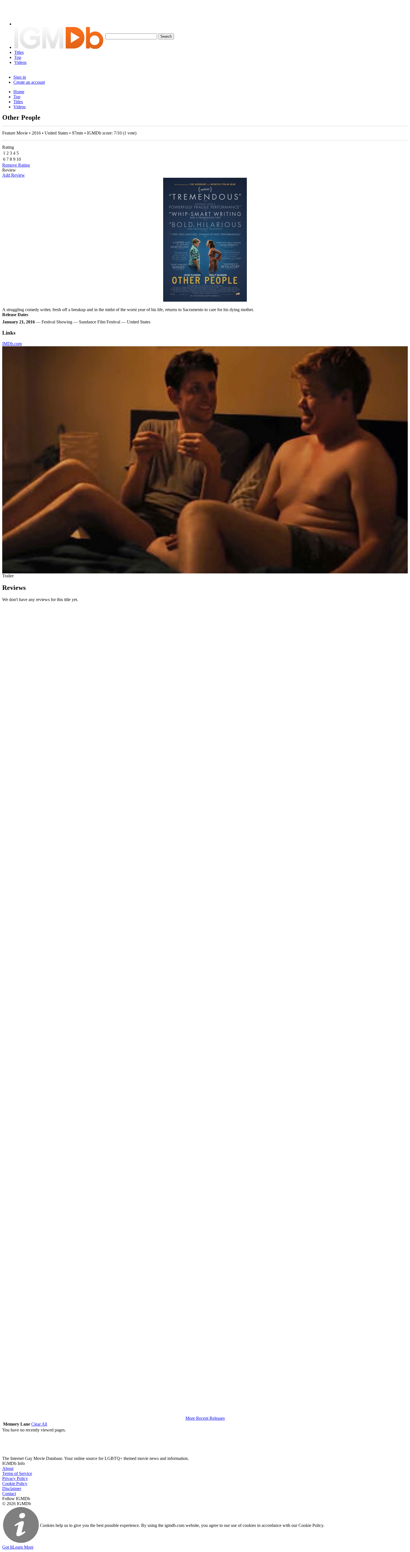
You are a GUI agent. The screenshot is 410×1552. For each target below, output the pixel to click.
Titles (19, 52)
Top (17, 57)
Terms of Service (17, 1473)
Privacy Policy (15, 1478)
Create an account (29, 82)
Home (18, 91)
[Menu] (23, 23)
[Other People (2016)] (205, 240)
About (7, 1468)
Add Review (13, 175)
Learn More (23, 1547)
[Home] (58, 47)
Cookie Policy (14, 1483)
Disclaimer (11, 1488)
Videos (20, 62)
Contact (9, 1493)
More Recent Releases (205, 1418)
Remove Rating (16, 165)
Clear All (39, 1424)
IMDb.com (12, 343)
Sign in (19, 77)
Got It (7, 1547)
